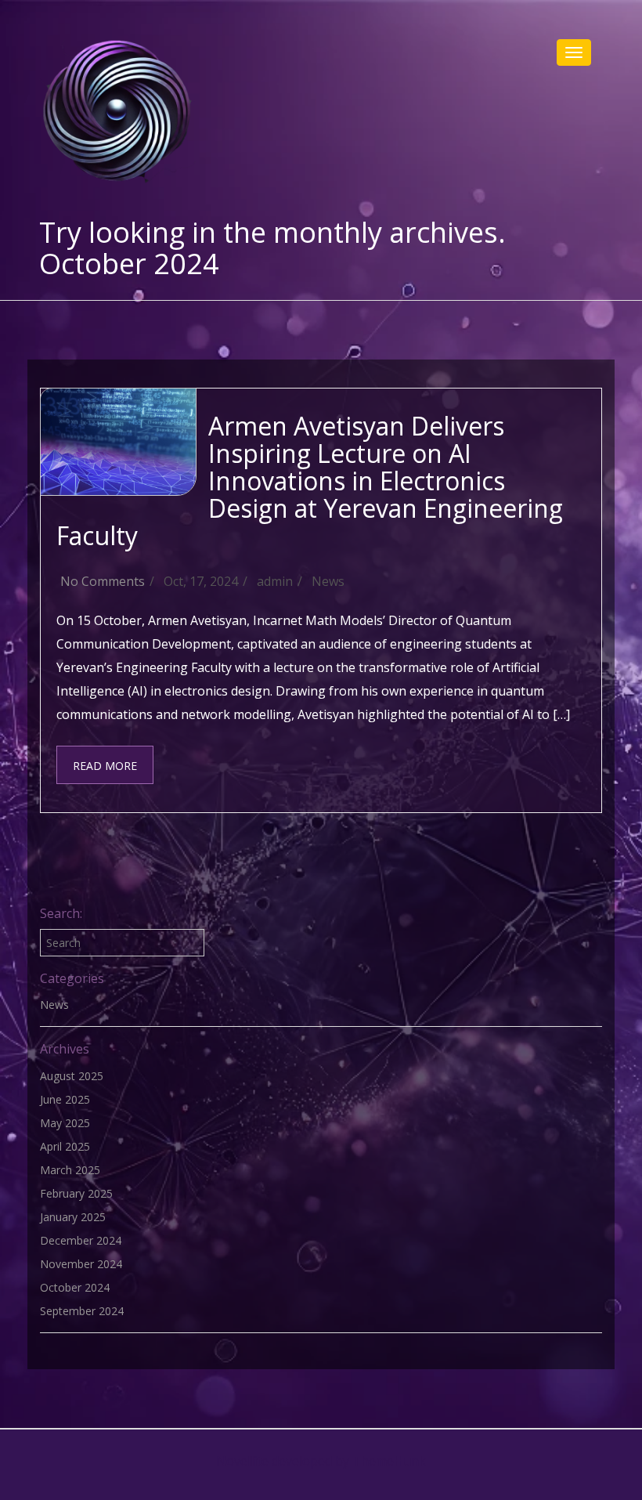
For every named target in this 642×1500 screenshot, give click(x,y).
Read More (105, 765)
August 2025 (71, 1075)
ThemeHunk (389, 1460)
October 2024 (75, 1287)
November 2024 (81, 1263)
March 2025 (70, 1169)
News (328, 581)
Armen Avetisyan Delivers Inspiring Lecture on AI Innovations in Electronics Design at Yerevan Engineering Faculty (309, 480)
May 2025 (65, 1122)
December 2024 (80, 1240)
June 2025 (65, 1099)
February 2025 (76, 1193)
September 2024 (82, 1310)
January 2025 (73, 1216)
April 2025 (65, 1146)
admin (275, 581)
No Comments (102, 581)
